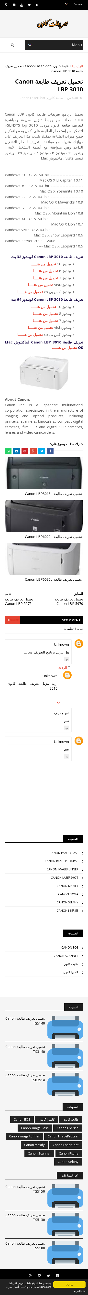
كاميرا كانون (70, 972)
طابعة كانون (61, 66)
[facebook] (37, 5)
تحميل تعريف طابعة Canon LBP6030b (53, 579)
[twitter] (29, 5)
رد (67, 659)
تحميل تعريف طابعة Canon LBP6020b (53, 536)
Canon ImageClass (64, 853)
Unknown (61, 644)
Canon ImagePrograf (61, 861)
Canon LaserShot (38, 66)
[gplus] (6, 5)
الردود (62, 667)
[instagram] (14, 5)
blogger (13, 620)
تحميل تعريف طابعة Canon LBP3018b (53, 493)
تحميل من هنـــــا (43, 263)
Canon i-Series (67, 911)
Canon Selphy (67, 902)
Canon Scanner (66, 956)
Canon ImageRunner (62, 869)
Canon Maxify (67, 886)
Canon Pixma (68, 894)
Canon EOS (69, 947)
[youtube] (21, 5)
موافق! (69, 1284)
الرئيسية (77, 66)
